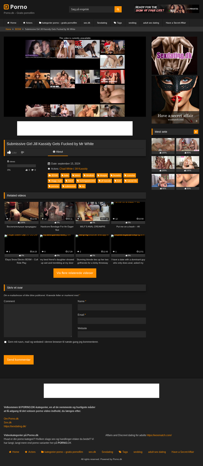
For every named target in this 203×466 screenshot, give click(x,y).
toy (83, 186)
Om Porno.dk (11, 418)
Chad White (66, 168)
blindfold (90, 175)
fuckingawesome (87, 181)
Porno (18, 7)
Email (82, 314)
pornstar (55, 186)
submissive (70, 186)
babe (66, 175)
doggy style (56, 181)
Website (82, 328)
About (59, 151)
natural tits (132, 181)
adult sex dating (151, 22)
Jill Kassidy (81, 168)
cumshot (131, 175)
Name (82, 301)
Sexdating (102, 22)
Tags (119, 22)
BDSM (18, 29)
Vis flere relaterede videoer (75, 273)
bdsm (77, 175)
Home (13, 22)
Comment (9, 301)
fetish (70, 181)
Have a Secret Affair (176, 22)
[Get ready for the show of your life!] (166, 12)
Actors (29, 22)
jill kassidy (106, 181)
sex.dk (87, 22)
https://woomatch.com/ (159, 435)
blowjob (103, 175)
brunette (117, 175)
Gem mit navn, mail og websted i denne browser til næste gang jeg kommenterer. (53, 341)
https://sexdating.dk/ (15, 426)
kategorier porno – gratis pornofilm (59, 22)
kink (119, 181)
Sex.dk (8, 422)
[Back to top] (193, 456)
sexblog (132, 22)
